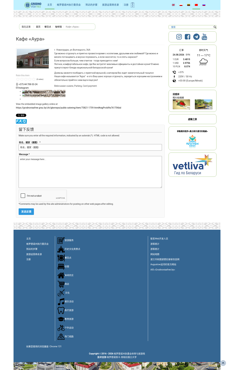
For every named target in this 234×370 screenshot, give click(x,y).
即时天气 (203, 50)
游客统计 (154, 244)
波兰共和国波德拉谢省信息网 (164, 259)
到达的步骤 (91, 4)
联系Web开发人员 (159, 238)
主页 (49, 4)
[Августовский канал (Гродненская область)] (203, 104)
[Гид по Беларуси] (193, 164)
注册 (126, 4)
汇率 (181, 50)
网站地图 (154, 254)
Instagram (23, 88)
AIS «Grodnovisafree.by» (162, 269)
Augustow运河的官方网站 (163, 264)
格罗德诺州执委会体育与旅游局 (129, 353)
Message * (24, 154)
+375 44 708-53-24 (28, 84)
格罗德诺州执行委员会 (69, 4)
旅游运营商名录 (110, 4)
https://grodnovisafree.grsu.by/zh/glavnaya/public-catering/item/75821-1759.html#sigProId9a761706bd (68, 107)
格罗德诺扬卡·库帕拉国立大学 (122, 357)
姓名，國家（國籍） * (29, 142)
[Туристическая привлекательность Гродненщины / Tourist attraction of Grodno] (181, 104)
